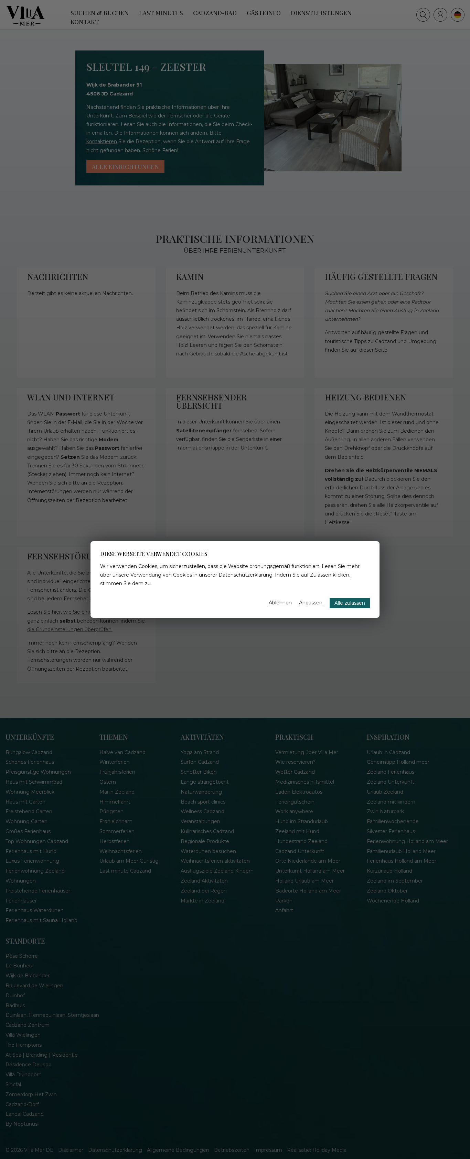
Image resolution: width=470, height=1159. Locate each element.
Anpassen (310, 603)
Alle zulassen (349, 603)
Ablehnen (280, 603)
